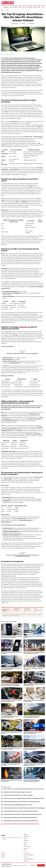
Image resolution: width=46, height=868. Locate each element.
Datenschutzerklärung (28, 855)
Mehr (39, 7)
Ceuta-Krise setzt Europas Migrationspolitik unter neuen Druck (18, 804)
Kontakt (3, 856)
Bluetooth (23, 327)
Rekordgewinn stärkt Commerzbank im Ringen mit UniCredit (17, 792)
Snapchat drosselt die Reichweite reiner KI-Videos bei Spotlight (18, 795)
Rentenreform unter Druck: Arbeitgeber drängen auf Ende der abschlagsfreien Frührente (34, 653)
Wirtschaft (15, 7)
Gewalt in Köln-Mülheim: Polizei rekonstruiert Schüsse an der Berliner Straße (33, 733)
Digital (24, 7)
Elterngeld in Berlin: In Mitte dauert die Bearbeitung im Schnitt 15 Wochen (20, 817)
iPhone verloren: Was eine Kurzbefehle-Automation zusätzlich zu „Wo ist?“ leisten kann (11, 637)
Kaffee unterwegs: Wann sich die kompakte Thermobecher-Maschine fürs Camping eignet (10, 685)
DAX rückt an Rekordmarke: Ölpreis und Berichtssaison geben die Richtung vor (32, 781)
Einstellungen (32, 865)
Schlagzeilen (6, 7)
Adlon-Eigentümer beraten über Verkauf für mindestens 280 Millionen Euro (10, 717)
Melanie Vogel (31, 23)
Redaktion (26, 860)
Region (20, 7)
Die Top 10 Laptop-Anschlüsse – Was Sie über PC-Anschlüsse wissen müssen (21, 823)
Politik (10, 7)
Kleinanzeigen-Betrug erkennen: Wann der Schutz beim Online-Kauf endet (21, 811)
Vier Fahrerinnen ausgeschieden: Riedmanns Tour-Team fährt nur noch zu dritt (11, 749)
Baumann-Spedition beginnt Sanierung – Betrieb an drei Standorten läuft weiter (11, 669)
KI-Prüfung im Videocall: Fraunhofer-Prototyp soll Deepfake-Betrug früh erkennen (11, 701)
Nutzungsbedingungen (28, 858)
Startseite (2, 10)
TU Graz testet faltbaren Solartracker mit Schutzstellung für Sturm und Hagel (32, 717)
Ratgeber (35, 7)
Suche (43, 7)
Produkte (7, 10)
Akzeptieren (41, 865)
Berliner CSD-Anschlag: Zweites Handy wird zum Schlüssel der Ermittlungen (33, 765)
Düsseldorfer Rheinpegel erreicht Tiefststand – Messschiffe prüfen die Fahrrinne (33, 749)
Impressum (26, 856)
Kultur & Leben (29, 7)
